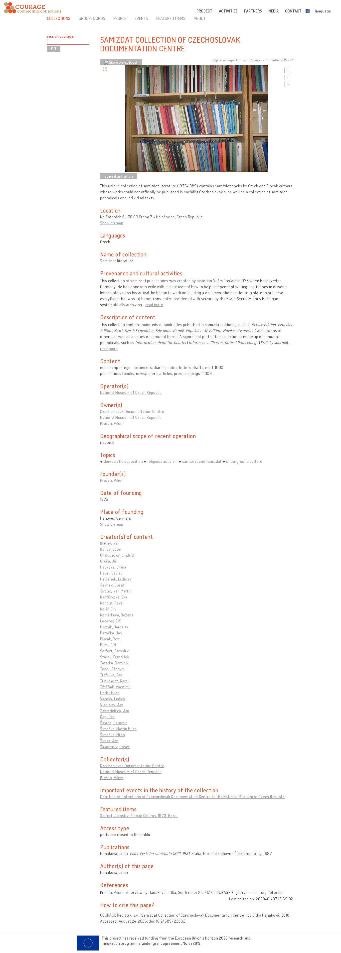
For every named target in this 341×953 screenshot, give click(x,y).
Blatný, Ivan (110, 543)
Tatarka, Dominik (114, 662)
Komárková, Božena (117, 614)
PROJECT (204, 11)
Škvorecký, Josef (115, 746)
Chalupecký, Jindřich (118, 555)
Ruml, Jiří (108, 644)
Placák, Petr (110, 638)
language (323, 11)
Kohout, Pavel (112, 602)
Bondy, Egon (110, 549)
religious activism (163, 461)
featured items (170, 18)
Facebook (309, 11)
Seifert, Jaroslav (114, 650)
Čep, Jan (107, 716)
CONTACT (293, 11)
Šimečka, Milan (112, 734)
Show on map (111, 222)
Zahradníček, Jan (114, 710)
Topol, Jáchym (112, 668)
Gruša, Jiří (108, 561)
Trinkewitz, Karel (114, 680)
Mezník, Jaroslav (114, 626)
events (141, 18)
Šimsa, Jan (109, 740)
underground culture (244, 461)
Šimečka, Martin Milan (118, 728)
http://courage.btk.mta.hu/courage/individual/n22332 (252, 60)
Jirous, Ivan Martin (116, 591)
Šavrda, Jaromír (113, 722)
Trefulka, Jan (111, 674)
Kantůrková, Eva (113, 597)
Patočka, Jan (111, 632)
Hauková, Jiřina (113, 567)
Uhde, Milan (110, 692)
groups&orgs (92, 18)
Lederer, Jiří (110, 620)
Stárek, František (114, 656)
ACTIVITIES (228, 11)
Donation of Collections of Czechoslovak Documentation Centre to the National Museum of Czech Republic (192, 796)
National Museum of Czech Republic (131, 392)
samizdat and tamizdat (202, 461)
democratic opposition (123, 461)
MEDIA (273, 11)
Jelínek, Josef (112, 585)
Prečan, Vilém (112, 423)
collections (58, 18)
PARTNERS (253, 11)
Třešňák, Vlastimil (115, 686)
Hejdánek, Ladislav (116, 579)
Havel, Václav (111, 573)
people (119, 18)
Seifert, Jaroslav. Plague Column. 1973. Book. (139, 815)
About (200, 18)
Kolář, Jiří (108, 608)
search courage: (60, 36)
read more (154, 304)
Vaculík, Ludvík (112, 698)
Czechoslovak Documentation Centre (132, 411)
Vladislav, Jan (112, 704)
